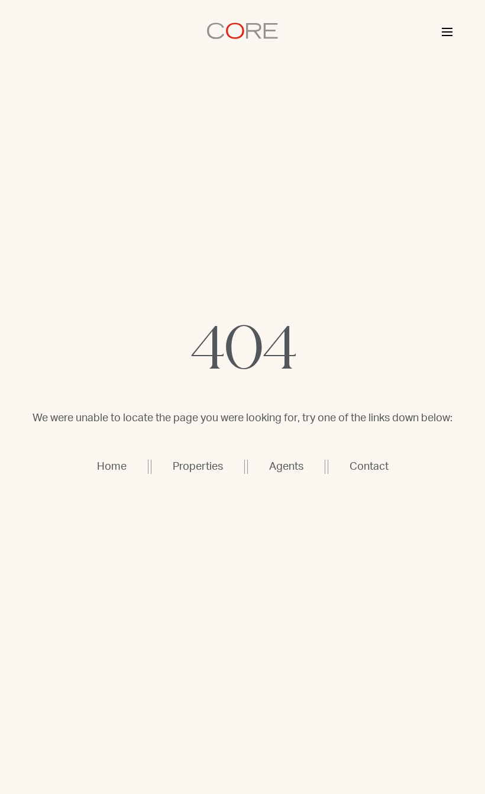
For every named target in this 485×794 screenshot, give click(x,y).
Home (112, 466)
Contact (369, 466)
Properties (198, 466)
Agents (286, 466)
